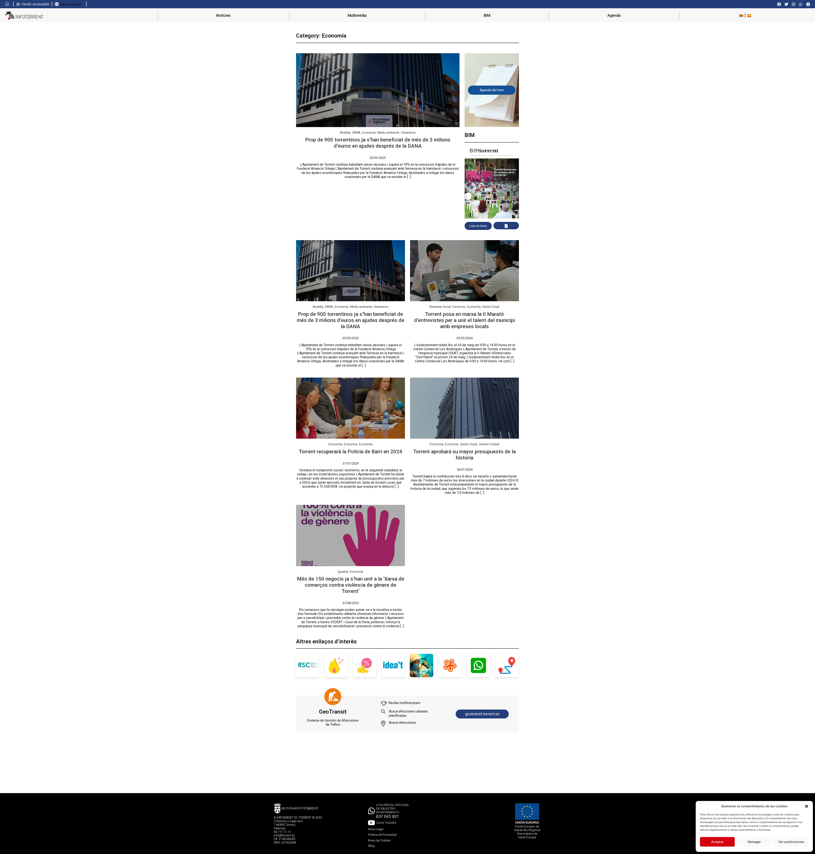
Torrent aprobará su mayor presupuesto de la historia (464, 455)
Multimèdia (357, 15)
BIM (487, 15)
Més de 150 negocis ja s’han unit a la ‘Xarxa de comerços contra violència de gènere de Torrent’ (350, 585)
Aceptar (717, 842)
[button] (806, 806)
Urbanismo (408, 132)
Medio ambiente (388, 132)
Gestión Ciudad (489, 444)
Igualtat (343, 571)
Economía (368, 132)
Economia (350, 444)
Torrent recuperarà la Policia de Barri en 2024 (350, 452)
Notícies (223, 15)
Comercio (458, 306)
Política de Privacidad (382, 834)
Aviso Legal (375, 829)
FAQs (371, 846)
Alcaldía (345, 132)
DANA (356, 132)
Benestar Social (440, 306)
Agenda (614, 15)
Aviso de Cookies (379, 840)
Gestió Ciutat (490, 306)
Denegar (754, 842)
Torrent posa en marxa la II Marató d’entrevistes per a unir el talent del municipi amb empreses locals (464, 320)
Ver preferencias (791, 842)
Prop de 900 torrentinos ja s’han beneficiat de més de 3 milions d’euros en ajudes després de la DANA (377, 143)
